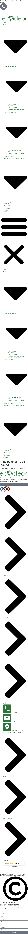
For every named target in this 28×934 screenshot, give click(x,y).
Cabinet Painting (12, 107)
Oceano (7, 203)
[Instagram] (5, 489)
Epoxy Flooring (9, 156)
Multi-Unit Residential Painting (16, 109)
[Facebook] (1, 489)
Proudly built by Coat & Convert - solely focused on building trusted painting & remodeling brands (13, 875)
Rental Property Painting (14, 150)
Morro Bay (8, 202)
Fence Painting (12, 104)
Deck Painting (11, 106)
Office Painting (12, 151)
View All (7, 208)
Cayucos (7, 205)
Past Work (5, 210)
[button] (14, 241)
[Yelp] (8, 489)
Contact (5, 211)
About (4, 22)
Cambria (7, 207)
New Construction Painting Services (14, 158)
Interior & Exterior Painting (15, 110)
